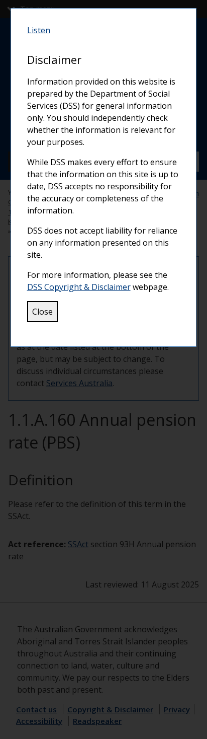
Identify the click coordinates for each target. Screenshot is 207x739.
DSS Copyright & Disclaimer (79, 286)
